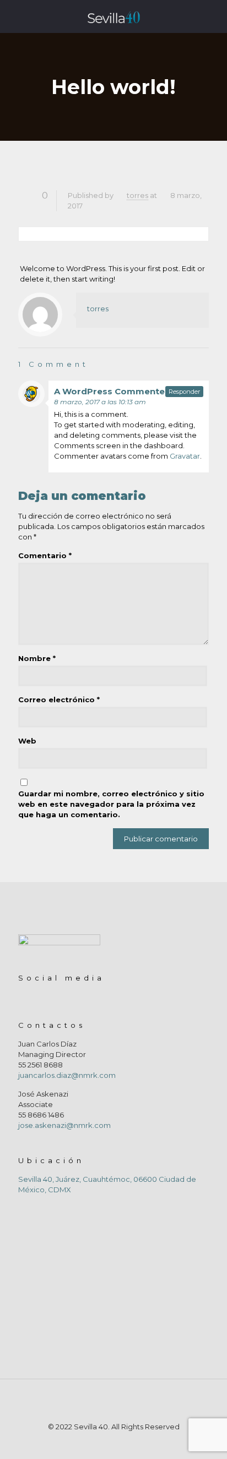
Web (27, 740)
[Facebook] (106, 1442)
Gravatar (185, 456)
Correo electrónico (59, 699)
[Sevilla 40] (113, 16)
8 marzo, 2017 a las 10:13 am (100, 402)
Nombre (37, 658)
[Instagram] (121, 1442)
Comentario (45, 555)
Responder (184, 391)
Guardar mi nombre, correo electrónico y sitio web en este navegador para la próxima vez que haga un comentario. (111, 804)
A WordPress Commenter (111, 391)
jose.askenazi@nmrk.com (64, 1125)
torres (137, 195)
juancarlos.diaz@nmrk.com (67, 1075)
